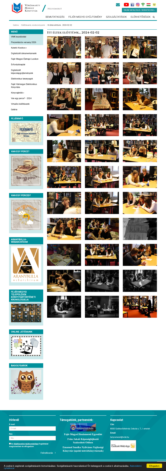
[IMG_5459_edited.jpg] (140, 307)
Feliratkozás (47, 452)
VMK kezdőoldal (18, 36)
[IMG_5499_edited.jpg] (64, 255)
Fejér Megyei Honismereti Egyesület (83, 434)
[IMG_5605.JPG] (102, 99)
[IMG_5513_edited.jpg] (140, 229)
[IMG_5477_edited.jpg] (64, 307)
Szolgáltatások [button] (116, 16)
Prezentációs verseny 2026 (23, 42)
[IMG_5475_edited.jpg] (102, 307)
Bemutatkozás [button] (55, 16)
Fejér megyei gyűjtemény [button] (85, 16)
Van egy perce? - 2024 (21, 98)
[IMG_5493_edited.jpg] (102, 255)
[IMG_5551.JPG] (140, 151)
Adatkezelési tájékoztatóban (26, 444)
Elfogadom (154, 465)
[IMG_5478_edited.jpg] (140, 281)
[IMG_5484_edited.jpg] (64, 281)
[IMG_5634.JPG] (64, 73)
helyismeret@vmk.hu (119, 437)
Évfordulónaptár (18, 64)
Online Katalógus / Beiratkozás (139, 10)
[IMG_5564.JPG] (140, 125)
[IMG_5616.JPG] (64, 99)
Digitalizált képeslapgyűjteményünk (22, 71)
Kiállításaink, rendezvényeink (33, 25)
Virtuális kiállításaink (20, 104)
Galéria (16, 25)
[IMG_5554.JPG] (64, 151)
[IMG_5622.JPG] (140, 73)
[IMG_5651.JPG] (102, 47)
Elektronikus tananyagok (22, 78)
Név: (11, 434)
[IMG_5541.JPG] (140, 177)
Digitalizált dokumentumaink (24, 53)
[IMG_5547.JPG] (64, 177)
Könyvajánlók (17, 93)
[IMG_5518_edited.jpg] (102, 229)
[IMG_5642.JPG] (140, 47)
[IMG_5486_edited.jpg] (140, 255)
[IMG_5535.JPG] (64, 203)
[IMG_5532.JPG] (102, 203)
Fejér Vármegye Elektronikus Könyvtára (24, 85)
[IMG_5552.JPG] (102, 151)
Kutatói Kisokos (18, 48)
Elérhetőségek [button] (140, 16)
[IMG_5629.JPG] (102, 73)
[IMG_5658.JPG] (64, 47)
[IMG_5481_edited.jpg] (102, 281)
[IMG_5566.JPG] (102, 125)
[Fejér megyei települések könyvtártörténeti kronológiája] (26, 313)
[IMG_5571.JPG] (64, 125)
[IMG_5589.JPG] (140, 99)
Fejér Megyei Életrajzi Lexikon (24, 59)
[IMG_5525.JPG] (140, 203)
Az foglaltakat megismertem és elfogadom (28, 445)
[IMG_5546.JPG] (102, 177)
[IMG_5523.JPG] (64, 229)
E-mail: (12, 424)
